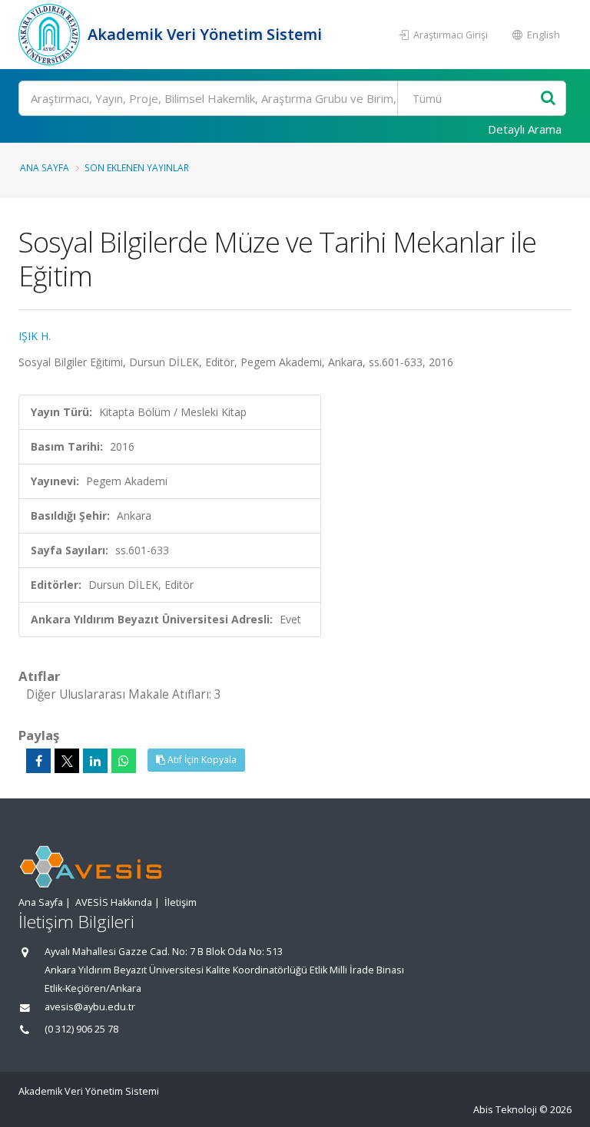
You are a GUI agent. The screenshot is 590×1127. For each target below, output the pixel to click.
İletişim (180, 902)
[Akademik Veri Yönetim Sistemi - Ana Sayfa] (51, 34)
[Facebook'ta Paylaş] (38, 761)
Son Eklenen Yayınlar (137, 167)
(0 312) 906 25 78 (81, 1029)
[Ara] (548, 98)
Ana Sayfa (44, 167)
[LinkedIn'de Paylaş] (95, 761)
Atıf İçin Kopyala (201, 759)
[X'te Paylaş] (67, 761)
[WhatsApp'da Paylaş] (123, 761)
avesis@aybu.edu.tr (90, 1006)
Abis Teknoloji (505, 1109)
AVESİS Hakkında (113, 902)
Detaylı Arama (525, 129)
